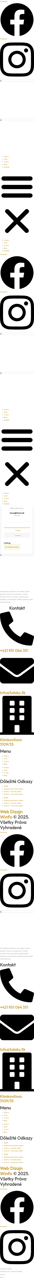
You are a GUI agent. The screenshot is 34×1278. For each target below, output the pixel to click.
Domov (6, 156)
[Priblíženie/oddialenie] (4, 1274)
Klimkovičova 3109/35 (11, 742)
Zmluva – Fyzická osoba (12, 791)
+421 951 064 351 (14, 650)
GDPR (6, 786)
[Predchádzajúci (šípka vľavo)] (1, 1277)
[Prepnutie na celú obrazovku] (2, 1274)
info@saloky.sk (12, 692)
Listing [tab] (17, 530)
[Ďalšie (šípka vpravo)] (2, 1277)
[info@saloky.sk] (17, 687)
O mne (6, 162)
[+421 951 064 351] (17, 645)
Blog (5, 164)
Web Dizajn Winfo (11, 814)
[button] (17, 204)
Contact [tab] (18, 535)
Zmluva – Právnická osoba (13, 794)
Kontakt (6, 167)
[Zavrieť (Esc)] (1, 1274)
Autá (5, 159)
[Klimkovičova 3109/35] (17, 734)
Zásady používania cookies (13, 789)
